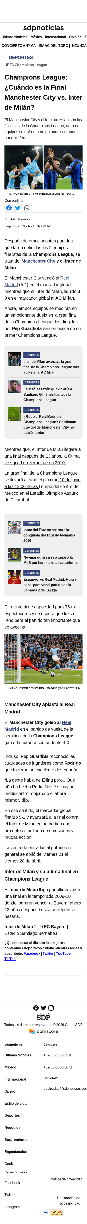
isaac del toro (53, 46)
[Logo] (43, 28)
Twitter (48, 953)
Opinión (75, 37)
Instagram (12, 1207)
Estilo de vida (15, 1103)
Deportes (12, 1115)
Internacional (55, 37)
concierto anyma (19, 46)
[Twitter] (17, 208)
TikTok (10, 959)
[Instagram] (51, 1008)
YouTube (63, 953)
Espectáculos (15, 1152)
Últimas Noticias (14, 37)
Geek (8, 1164)
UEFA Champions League (25, 65)
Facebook (32, 953)
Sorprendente (15, 1140)
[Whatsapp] (26, 208)
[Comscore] (43, 1031)
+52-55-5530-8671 (58, 1067)
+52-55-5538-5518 (58, 1055)
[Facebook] (8, 208)
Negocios (12, 1127)
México (36, 37)
